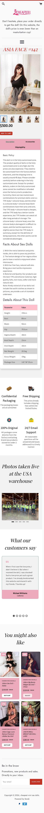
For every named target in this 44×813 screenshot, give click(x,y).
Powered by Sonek (22, 799)
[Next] (36, 82)
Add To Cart (6, 133)
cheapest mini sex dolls (30, 795)
